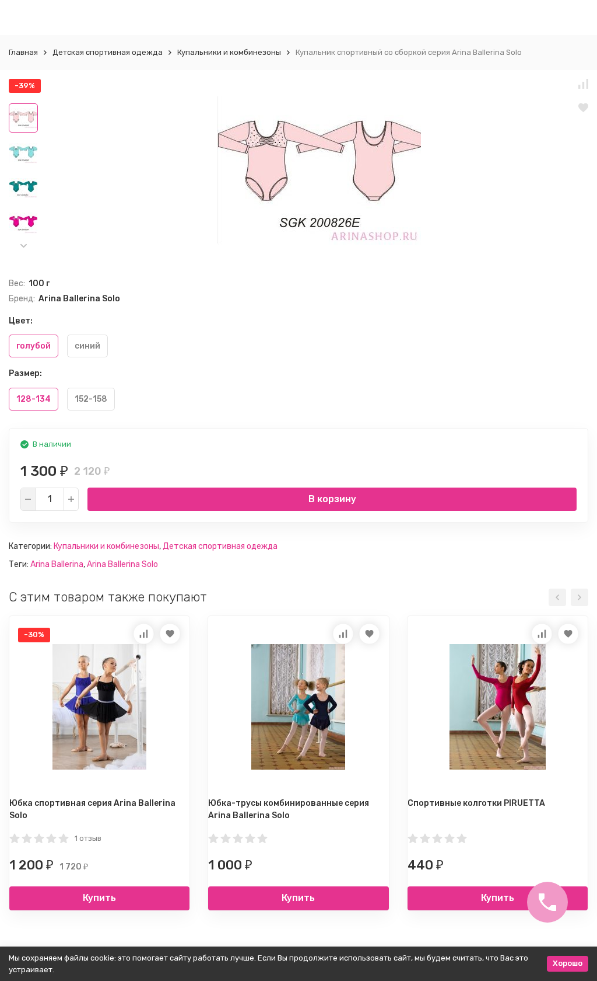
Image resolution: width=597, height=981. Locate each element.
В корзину (332, 499)
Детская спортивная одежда (107, 52)
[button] (23, 246)
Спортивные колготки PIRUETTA (476, 803)
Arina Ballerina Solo (122, 564)
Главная (23, 52)
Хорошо (567, 963)
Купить (99, 897)
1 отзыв (88, 838)
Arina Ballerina (56, 564)
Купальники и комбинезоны (229, 52)
